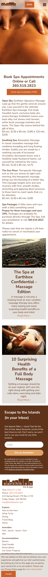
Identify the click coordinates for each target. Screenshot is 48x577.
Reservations (8, 547)
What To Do (7, 513)
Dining (5, 516)
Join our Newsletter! (24, 453)
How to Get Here (10, 510)
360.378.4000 (16, 493)
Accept (8, 573)
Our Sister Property (11, 550)
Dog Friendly (8, 544)
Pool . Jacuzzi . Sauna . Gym (14, 530)
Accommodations (10, 538)
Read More (23, 315)
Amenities (7, 527)
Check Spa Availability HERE (24, 92)
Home (5, 522)
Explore (5, 507)
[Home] (8, 4)
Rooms (5, 541)
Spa (4, 533)
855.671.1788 (14, 489)
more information (34, 569)
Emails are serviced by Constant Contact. (21, 469)
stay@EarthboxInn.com (12, 502)
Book (29, 4)
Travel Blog (7, 519)
